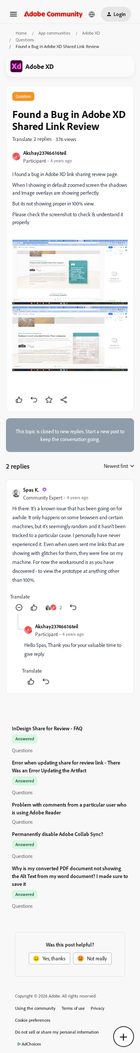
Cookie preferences (32, 1020)
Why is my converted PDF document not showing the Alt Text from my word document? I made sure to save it (70, 876)
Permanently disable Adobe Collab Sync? (57, 834)
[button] (13, 16)
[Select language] (92, 14)
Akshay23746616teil (44, 153)
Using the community (35, 1008)
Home (21, 33)
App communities (54, 33)
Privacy (98, 1008)
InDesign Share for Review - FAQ (47, 728)
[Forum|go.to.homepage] (53, 14)
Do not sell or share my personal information (57, 1032)
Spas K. (31, 489)
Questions (25, 39)
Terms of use (73, 1008)
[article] (70, 549)
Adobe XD (91, 33)
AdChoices (31, 1044)
